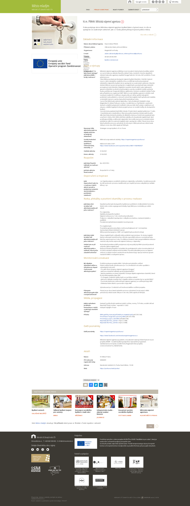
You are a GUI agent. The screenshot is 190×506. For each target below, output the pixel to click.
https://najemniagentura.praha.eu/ (133, 139)
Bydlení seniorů (38, 410)
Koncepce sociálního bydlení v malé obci (83, 411)
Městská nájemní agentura (147, 411)
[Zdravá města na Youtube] (48, 449)
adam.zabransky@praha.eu (114, 54)
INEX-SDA (118, 468)
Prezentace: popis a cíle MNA (109, 319)
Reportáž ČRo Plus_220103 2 (109, 323)
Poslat (85, 385)
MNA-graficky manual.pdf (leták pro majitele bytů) (116, 315)
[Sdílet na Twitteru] (95, 385)
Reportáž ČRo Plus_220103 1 (109, 321)
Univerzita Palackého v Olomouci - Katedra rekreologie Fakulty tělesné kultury (136, 470)
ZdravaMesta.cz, (36, 441)
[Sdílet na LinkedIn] (100, 385)
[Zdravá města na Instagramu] (43, 449)
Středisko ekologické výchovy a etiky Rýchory (82, 488)
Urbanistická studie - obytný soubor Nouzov (105, 412)
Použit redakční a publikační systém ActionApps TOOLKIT (49, 501)
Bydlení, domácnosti (111, 60)
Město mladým (42, 7)
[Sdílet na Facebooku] (90, 385)
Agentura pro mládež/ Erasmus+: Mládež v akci (100, 470)
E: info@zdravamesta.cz (65, 441)
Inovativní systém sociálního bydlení (125, 411)
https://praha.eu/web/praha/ (110, 368)
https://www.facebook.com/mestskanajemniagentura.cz (119, 336)
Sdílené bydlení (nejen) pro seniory (62, 411)
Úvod (88, 9)
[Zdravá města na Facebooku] (33, 449)
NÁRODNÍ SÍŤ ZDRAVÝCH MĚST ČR (124, 497)
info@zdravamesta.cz (38, 499)
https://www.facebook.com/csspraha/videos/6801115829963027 (121, 146)
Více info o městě (146, 35)
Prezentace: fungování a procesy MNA (113, 317)
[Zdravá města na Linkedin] (38, 449)
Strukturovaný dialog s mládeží (100, 487)
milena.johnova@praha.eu (133, 54)
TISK (150, 426)
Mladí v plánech (118, 9)
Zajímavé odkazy (133, 9)
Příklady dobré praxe (101, 9)
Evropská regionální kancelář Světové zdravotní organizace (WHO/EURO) (82, 470)
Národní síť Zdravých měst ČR (46, 437)
